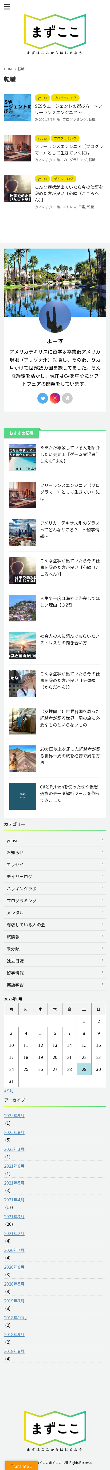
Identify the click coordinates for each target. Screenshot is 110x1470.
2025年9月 (14, 1115)
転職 (92, 119)
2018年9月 (14, 1334)
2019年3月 (14, 1300)
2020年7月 (14, 1250)
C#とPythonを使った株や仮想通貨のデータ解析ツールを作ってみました (70, 793)
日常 (81, 206)
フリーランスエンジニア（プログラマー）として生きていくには (69, 149)
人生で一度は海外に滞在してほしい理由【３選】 (70, 601)
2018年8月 (14, 1351)
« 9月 (9, 1090)
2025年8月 (14, 1132)
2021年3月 (14, 1216)
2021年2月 (14, 1233)
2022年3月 (14, 1149)
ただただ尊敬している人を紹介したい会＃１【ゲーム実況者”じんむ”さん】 (70, 454)
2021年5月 (14, 1182)
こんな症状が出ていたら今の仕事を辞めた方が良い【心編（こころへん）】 (69, 193)
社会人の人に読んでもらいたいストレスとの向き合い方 (70, 639)
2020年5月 (14, 1284)
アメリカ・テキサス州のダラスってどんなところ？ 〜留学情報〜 (70, 529)
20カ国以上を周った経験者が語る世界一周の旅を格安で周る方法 (70, 755)
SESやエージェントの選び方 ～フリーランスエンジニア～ (68, 109)
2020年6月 (14, 1267)
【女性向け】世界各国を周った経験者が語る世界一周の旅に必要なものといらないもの (70, 718)
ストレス (69, 206)
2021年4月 (14, 1199)
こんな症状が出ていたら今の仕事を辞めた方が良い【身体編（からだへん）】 (70, 680)
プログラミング (74, 119)
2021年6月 (14, 1166)
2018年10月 (15, 1317)
